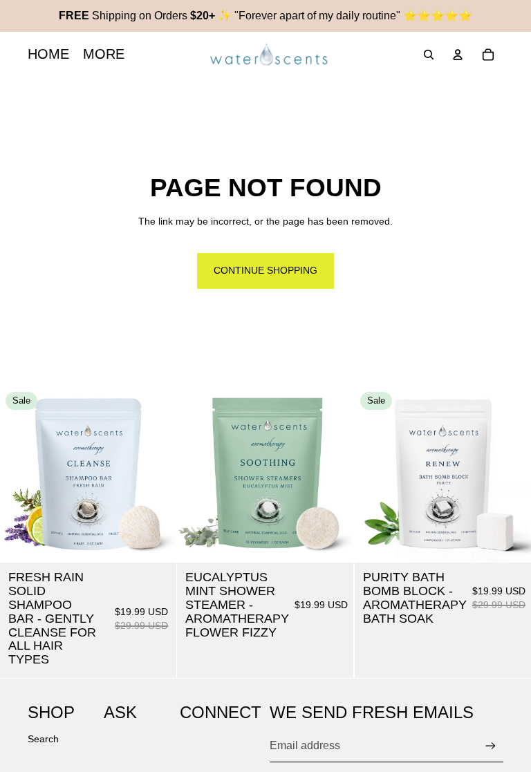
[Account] (457, 54)
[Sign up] (490, 746)
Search (43, 738)
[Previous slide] (20, 475)
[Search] (428, 54)
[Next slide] (155, 475)
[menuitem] (103, 55)
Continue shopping (265, 270)
